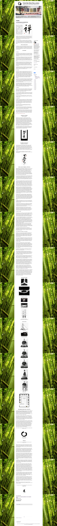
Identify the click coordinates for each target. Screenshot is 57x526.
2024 (34, 80)
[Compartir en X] (18, 504)
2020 (34, 83)
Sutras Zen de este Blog (25, 268)
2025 (34, 79)
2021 (34, 82)
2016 (34, 86)
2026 (34, 75)
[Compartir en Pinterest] (19, 504)
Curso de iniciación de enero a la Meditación (37, 78)
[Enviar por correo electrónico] (17, 504)
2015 (34, 87)
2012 (34, 89)
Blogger (31, 524)
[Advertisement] (24, 511)
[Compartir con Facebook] (19, 504)
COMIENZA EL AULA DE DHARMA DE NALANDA (37, 76)
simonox (26, 524)
